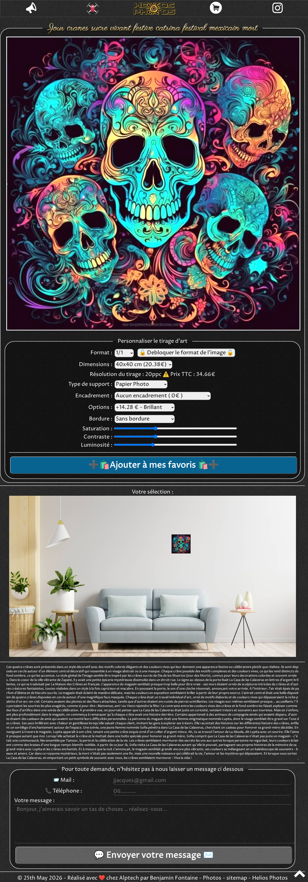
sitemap (236, 878)
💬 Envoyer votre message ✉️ (154, 855)
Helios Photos (270, 878)
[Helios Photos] (154, 9)
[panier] (216, 8)
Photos (212, 878)
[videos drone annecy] (92, 9)
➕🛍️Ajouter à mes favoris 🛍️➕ (154, 465)
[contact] (31, 8)
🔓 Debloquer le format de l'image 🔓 (186, 352)
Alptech (129, 878)
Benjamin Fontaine (174, 878)
